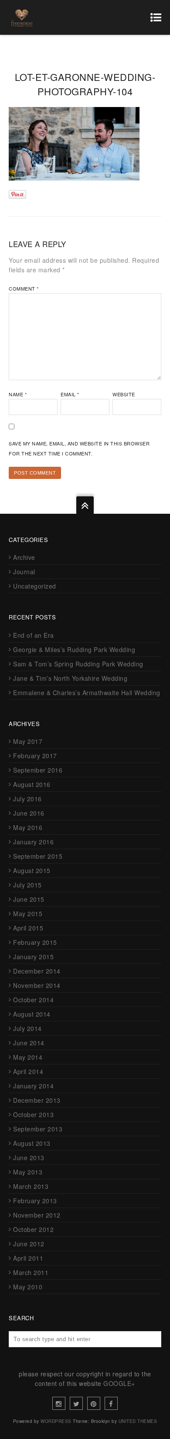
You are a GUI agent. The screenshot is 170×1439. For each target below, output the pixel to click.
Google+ (119, 1383)
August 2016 (32, 784)
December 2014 (37, 971)
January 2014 (33, 1085)
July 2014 (27, 1028)
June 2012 (28, 1243)
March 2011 (30, 1272)
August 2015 (32, 870)
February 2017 (35, 755)
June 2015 (28, 899)
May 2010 (27, 1286)
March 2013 (30, 1186)
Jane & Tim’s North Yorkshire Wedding (70, 678)
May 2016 (27, 827)
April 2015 (28, 928)
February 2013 (35, 1200)
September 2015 (37, 856)
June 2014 (28, 1042)
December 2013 (37, 1100)
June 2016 (28, 813)
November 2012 (37, 1215)
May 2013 (27, 1172)
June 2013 (28, 1157)
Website (123, 394)
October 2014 (33, 999)
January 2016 (33, 841)
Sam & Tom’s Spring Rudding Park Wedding (78, 663)
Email (70, 394)
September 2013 (37, 1128)
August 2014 (32, 1014)
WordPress (56, 1421)
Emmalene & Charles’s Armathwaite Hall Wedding (86, 692)
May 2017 (27, 741)
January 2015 (33, 956)
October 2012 (33, 1229)
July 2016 (27, 798)
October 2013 (33, 1114)
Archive (24, 557)
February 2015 (35, 942)
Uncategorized (34, 586)
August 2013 (32, 1143)
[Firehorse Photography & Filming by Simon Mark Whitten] (22, 17)
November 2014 (37, 985)
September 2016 (37, 770)
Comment (24, 288)
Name (18, 394)
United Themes (138, 1421)
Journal (24, 571)
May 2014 (27, 1057)
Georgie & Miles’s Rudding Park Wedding (74, 649)
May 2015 (27, 913)
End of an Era (33, 635)
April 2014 (28, 1071)
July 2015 (27, 884)
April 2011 (28, 1258)
